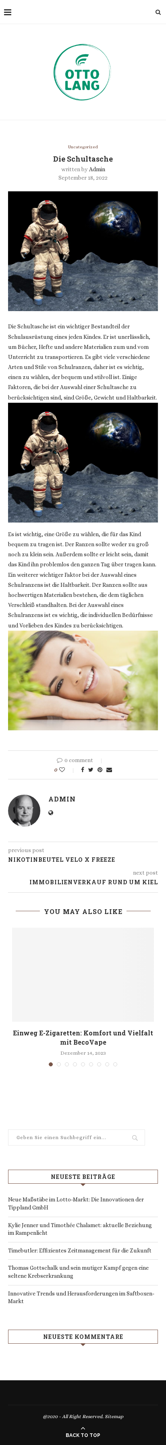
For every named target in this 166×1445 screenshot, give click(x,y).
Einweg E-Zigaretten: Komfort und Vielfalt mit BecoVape (83, 1037)
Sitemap (114, 1416)
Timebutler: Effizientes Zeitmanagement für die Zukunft (79, 1250)
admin (97, 169)
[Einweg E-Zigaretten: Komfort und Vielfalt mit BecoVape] (83, 975)
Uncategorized (83, 147)
